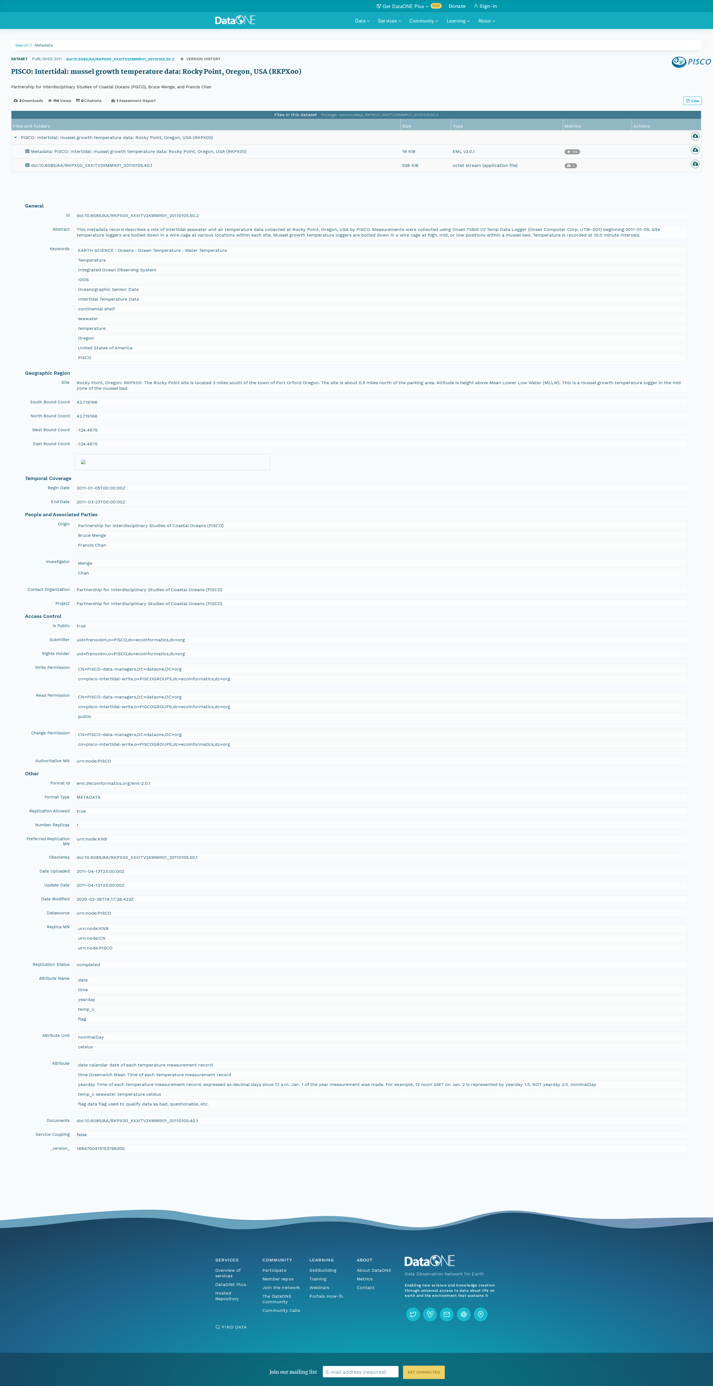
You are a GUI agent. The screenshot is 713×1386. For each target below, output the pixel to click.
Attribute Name (54, 978)
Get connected (424, 1372)
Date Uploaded (55, 871)
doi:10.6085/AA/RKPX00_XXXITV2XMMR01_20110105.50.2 (120, 59)
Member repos (278, 1279)
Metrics (365, 1279)
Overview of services (228, 1273)
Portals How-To (326, 1296)
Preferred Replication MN (48, 841)
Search (22, 45)
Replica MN (58, 926)
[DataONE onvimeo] (430, 1314)
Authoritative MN (52, 760)
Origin (64, 524)
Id (68, 215)
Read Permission (53, 695)
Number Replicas (52, 824)
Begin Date (59, 487)
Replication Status (51, 964)
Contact (366, 1287)
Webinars (319, 1287)
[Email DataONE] (447, 1314)
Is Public (61, 625)
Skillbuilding (322, 1270)
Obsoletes (59, 857)
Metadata (44, 45)
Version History (203, 59)
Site (66, 382)
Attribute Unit (56, 1035)
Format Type (57, 797)
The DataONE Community (277, 1299)
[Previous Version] (182, 59)
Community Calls (281, 1310)
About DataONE (374, 1270)
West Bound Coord (51, 429)
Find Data (234, 1327)
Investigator (58, 561)
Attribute (61, 1063)
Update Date (57, 885)
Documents (58, 1120)
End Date (60, 501)
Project (62, 603)
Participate (274, 1270)
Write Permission (52, 667)
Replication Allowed (49, 810)
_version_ (60, 1148)
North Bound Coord (50, 415)
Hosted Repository (227, 1295)
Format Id (60, 783)
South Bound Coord (50, 402)
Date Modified (55, 899)
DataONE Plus (230, 1284)
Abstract (61, 229)
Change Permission (50, 732)
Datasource (58, 912)
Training (317, 1279)
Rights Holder (56, 653)
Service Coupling (53, 1134)
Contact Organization (49, 589)
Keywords (60, 248)
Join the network (281, 1287)
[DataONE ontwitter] (413, 1314)
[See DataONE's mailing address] (481, 1314)
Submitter (60, 639)
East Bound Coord (51, 443)
